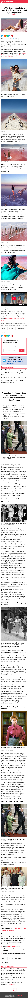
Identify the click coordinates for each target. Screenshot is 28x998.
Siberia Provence (8, 56)
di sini (10, 995)
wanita (4, 958)
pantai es (18, 55)
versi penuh (11, 984)
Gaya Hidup (18, 958)
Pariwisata (12, 328)
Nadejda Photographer (6, 33)
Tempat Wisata (21, 328)
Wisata (14, 14)
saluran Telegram (12, 946)
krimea (4, 328)
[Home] (2, 2)
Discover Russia (13, 402)
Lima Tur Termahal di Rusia (9, 385)
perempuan (5, 962)
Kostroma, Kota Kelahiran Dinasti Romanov (13, 377)
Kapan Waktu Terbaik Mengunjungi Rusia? (13, 370)
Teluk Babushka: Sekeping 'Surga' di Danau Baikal (13, 373)
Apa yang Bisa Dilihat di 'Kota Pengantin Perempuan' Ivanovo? (12, 381)
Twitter (16, 38)
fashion (11, 958)
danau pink (8, 55)
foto (3, 332)
